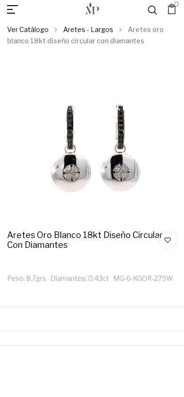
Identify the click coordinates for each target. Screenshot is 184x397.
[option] (92, 145)
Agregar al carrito (156, 20)
